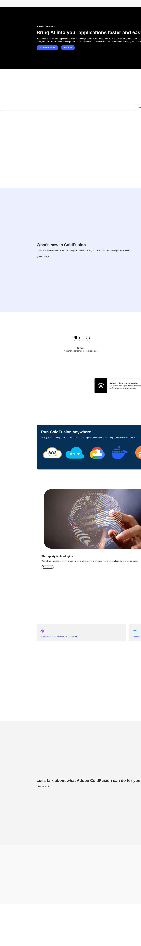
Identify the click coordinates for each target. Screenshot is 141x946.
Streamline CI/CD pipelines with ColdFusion (59, 636)
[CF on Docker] (120, 463)
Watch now (42, 256)
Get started (42, 786)
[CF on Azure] (75, 463)
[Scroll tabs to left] (2, 107)
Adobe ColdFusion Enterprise (124, 383)
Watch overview (47, 47)
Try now (68, 47)
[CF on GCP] (97, 463)
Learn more (47, 567)
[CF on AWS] (52, 463)
